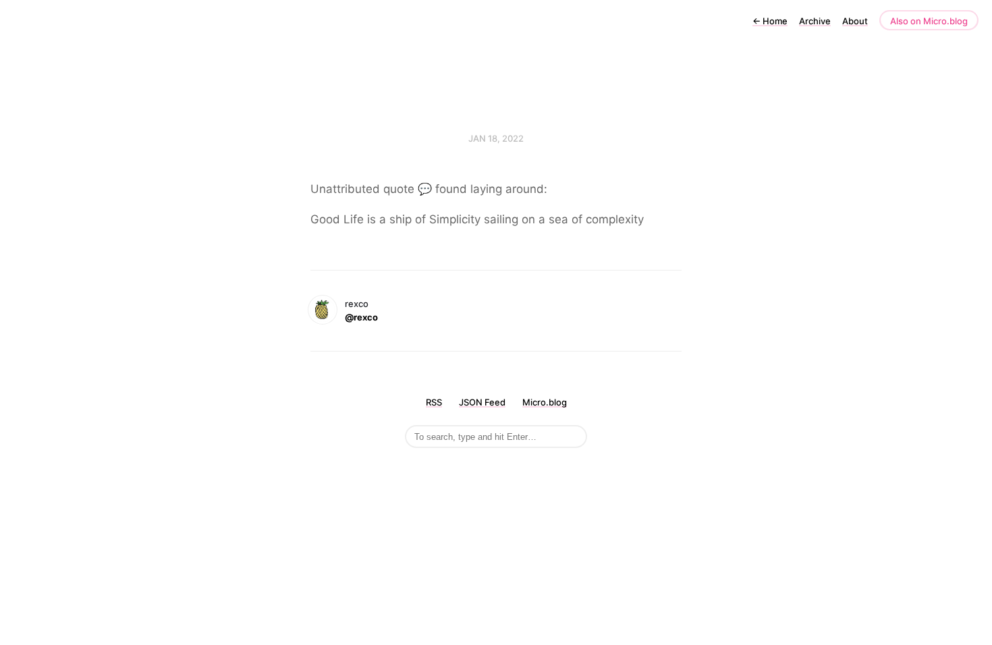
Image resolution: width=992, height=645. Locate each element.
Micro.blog (544, 402)
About (855, 21)
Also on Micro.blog (929, 21)
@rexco (361, 317)
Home (770, 21)
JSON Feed (482, 402)
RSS (434, 402)
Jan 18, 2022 (496, 138)
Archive (815, 21)
